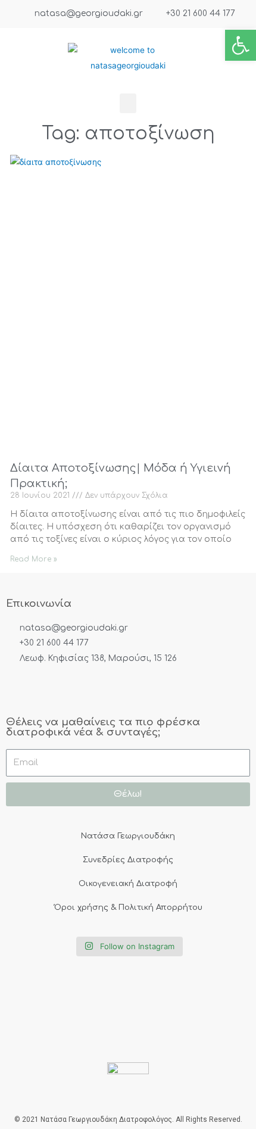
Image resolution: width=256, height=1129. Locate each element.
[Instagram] (58, 691)
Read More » (33, 559)
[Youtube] (97, 691)
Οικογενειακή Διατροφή (128, 884)
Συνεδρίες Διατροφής (128, 860)
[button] (128, 103)
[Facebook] (19, 691)
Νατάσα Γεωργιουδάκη (128, 836)
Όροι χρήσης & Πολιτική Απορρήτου (128, 907)
